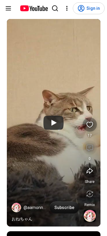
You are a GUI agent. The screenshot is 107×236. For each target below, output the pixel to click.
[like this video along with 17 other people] (90, 124)
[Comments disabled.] (90, 148)
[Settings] (66, 8)
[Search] (55, 8)
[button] (16, 207)
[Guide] (8, 8)
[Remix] (90, 194)
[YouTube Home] (33, 8)
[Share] (90, 171)
